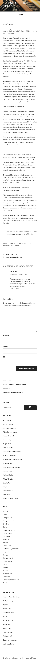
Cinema (5, 515)
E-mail (6, 346)
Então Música (8, 620)
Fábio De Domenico (10, 432)
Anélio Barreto (8, 424)
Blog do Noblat (15, 234)
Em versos (6, 536)
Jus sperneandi (8, 558)
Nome (6, 336)
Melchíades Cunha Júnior (11, 467)
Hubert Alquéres (9, 440)
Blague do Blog (8, 613)
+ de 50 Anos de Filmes (11, 597)
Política (15, 245)
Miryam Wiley (8, 471)
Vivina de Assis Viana (10, 499)
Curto (5, 527)
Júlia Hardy (7, 624)
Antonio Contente (9, 428)
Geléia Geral (7, 546)
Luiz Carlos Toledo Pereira (12, 452)
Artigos (6, 245)
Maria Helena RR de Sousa (12, 459)
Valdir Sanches (8, 491)
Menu (21, 14)
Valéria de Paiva (8, 644)
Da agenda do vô (9, 530)
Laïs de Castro (8, 448)
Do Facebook (7, 533)
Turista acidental (8, 583)
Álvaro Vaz (6, 609)
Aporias (6, 605)
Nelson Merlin (8, 475)
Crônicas (6, 524)
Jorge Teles (7, 444)
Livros (5, 564)
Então (5, 617)
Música (5, 567)
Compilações (7, 518)
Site (4, 357)
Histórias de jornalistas (11, 549)
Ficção (5, 542)
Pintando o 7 (7, 636)
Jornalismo (6, 555)
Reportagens (7, 573)
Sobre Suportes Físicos (11, 580)
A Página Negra (8, 601)
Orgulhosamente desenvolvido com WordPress (19, 658)
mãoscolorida (8, 632)
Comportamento (9, 521)
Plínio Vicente (8, 479)
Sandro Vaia (7, 483)
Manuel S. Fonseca (9, 456)
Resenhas (6, 577)
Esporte (6, 539)
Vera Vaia (6, 495)
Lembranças (7, 561)
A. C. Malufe (7, 420)
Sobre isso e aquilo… (10, 640)
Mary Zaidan (19, 244)
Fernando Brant (8, 436)
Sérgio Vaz (7, 487)
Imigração (6, 552)
